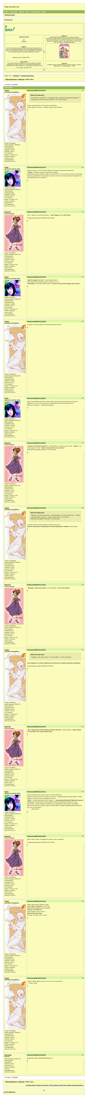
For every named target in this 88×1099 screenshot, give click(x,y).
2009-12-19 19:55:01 (40, 1055)
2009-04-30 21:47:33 (40, 167)
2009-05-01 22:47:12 (40, 791)
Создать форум (31, 1085)
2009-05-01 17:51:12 (40, 584)
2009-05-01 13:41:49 (40, 321)
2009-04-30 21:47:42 (40, 211)
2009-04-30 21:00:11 (40, 90)
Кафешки (21, 79)
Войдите (16, 75)
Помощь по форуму (43, 1085)
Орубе (6, 167)
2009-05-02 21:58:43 (40, 836)
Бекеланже (8, 1055)
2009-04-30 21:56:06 (40, 277)
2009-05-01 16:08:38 (40, 508)
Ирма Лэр (8, 212)
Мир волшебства (11, 79)
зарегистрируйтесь (27, 75)
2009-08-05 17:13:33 (40, 901)
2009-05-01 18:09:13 (40, 649)
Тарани (7, 90)
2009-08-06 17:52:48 (40, 978)
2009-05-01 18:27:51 (40, 726)
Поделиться (31, 90)
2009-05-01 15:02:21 (40, 398)
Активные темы (10, 14)
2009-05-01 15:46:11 (40, 443)
